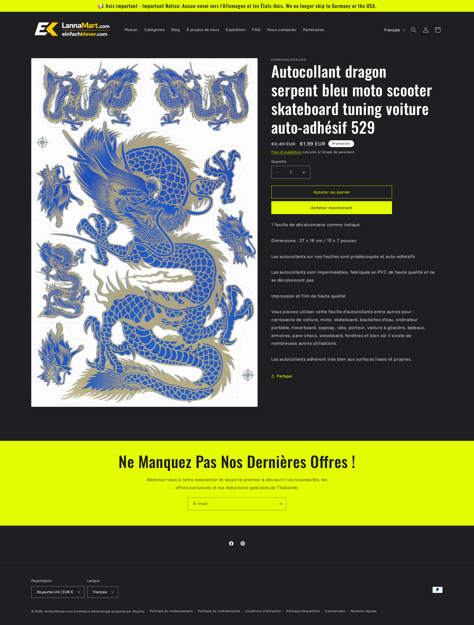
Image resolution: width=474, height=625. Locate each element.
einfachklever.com (59, 611)
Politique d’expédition (303, 611)
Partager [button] (285, 376)
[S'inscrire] (280, 503)
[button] (414, 30)
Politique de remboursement (171, 611)
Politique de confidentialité (219, 611)
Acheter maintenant (331, 207)
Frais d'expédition (286, 152)
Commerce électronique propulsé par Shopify (109, 611)
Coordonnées (335, 611)
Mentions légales (364, 611)
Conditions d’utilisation (263, 611)
